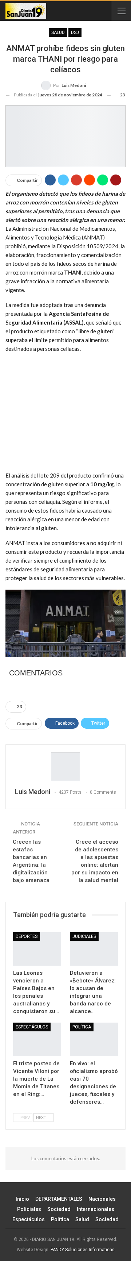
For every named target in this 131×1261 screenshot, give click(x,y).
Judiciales (84, 936)
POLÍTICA (81, 1027)
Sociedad (59, 1209)
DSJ (75, 32)
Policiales (29, 1209)
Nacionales (102, 1199)
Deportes (26, 936)
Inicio (22, 1199)
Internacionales (95, 1209)
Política (60, 1219)
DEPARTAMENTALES (58, 1199)
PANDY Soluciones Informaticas (83, 1249)
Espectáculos (32, 1027)
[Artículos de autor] (65, 766)
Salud (58, 32)
